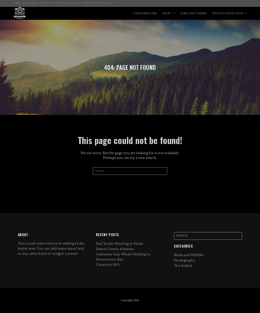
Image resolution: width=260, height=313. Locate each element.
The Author (183, 266)
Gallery (45, 3)
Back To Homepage (130, 190)
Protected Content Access (97, 3)
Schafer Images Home (25, 3)
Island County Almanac (67, 3)
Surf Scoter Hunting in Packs (119, 244)
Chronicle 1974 (108, 265)
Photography (184, 260)
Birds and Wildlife (189, 255)
